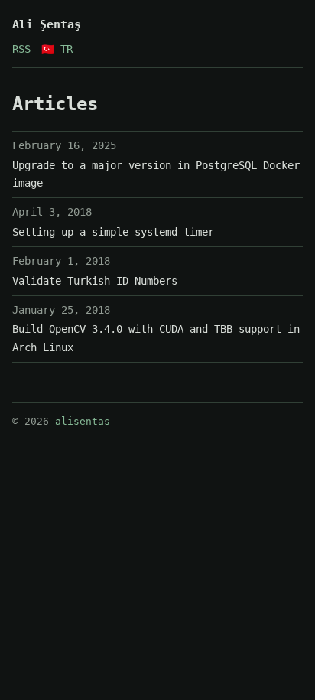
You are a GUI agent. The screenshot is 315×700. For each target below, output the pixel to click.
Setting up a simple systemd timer (113, 232)
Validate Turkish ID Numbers (94, 281)
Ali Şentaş (46, 24)
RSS (21, 49)
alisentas (82, 421)
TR (57, 49)
